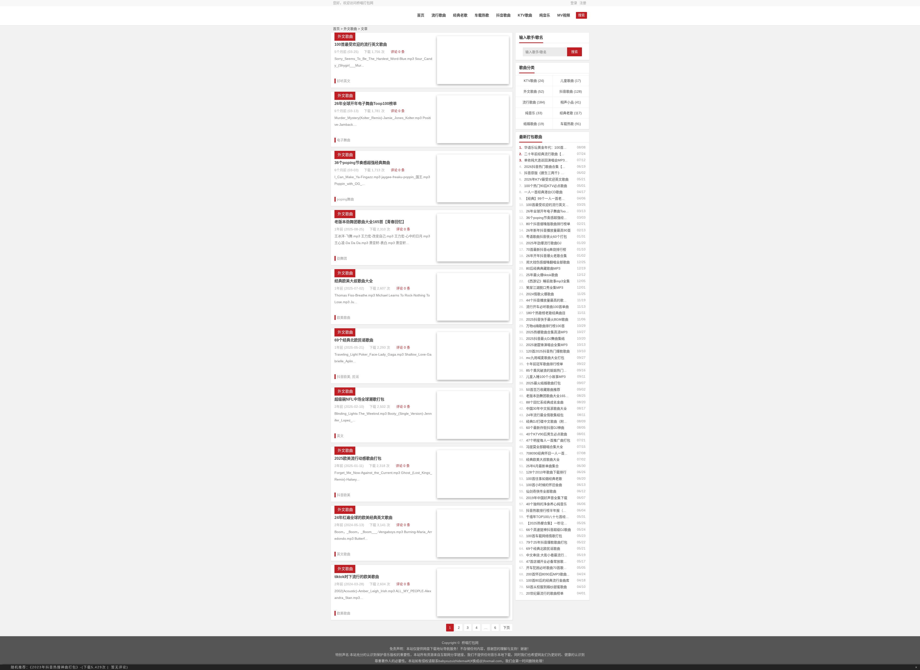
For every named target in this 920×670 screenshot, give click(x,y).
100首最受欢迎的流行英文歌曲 (360, 44)
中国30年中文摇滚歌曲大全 (546, 408)
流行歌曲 (438, 15)
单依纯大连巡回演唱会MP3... (546, 160)
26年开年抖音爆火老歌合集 (546, 256)
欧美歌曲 (343, 317)
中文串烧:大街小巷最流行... (546, 555)
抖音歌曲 (503, 15)
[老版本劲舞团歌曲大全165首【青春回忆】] (473, 260)
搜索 (574, 52)
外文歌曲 (350, 29)
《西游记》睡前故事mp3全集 (548, 281)
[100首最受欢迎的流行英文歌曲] (473, 83)
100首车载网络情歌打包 (544, 536)
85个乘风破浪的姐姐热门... (546, 370)
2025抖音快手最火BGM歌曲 (547, 319)
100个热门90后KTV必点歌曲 (545, 186)
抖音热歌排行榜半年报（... (546, 510)
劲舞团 (342, 258)
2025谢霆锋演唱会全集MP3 (547, 345)
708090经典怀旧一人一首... (546, 453)
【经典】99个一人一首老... (544, 198)
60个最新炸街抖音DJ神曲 (545, 428)
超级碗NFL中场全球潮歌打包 (359, 399)
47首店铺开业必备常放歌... (546, 561)
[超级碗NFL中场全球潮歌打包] (473, 438)
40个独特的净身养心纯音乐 (546, 504)
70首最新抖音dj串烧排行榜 (546, 249)
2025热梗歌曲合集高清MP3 (547, 332)
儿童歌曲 (567, 81)
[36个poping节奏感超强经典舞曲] (473, 201)
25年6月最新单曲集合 (542, 466)
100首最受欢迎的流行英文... (547, 205)
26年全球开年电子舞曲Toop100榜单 (365, 104)
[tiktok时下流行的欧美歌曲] (473, 615)
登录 (573, 3)
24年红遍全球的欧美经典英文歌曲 (363, 518)
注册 (583, 3)
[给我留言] (914, 635)
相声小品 (567, 102)
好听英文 (343, 81)
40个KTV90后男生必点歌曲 (546, 434)
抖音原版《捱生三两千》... (544, 173)
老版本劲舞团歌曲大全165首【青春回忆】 (370, 222)
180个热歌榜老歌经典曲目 (545, 313)
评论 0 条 (398, 52)
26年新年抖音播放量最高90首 (548, 230)
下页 (506, 628)
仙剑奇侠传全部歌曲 (541, 491)
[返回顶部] (914, 626)
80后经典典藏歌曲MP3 (543, 268)
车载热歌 (482, 15)
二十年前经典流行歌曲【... (544, 154)
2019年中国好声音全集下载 (546, 498)
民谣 (355, 377)
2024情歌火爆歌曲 (540, 294)
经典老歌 (460, 15)
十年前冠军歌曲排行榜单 (544, 364)
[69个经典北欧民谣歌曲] (473, 378)
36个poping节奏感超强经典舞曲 (362, 163)
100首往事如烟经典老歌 (544, 479)
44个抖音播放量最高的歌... (546, 300)
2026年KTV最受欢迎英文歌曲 (546, 179)
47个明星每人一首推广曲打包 (548, 440)
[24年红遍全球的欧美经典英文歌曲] (473, 556)
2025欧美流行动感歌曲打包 (357, 458)
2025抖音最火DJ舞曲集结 (545, 339)
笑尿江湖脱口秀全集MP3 (544, 288)
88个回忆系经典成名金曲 (545, 402)
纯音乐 (544, 15)
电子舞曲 (343, 140)
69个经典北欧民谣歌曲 (353, 340)
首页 (420, 15)
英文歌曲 (343, 554)
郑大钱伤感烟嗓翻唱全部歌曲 (548, 262)
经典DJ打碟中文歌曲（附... (546, 421)
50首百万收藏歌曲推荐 (543, 390)
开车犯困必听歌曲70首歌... (546, 568)
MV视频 (563, 15)
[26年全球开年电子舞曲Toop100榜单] (473, 142)
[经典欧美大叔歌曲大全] (473, 319)
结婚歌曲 (530, 124)
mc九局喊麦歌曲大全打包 (545, 358)
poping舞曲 (345, 199)
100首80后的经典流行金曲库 (547, 580)
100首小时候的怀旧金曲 (544, 485)
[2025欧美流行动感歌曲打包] (473, 497)
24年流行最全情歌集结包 (545, 415)
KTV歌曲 (525, 15)
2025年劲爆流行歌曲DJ (543, 243)
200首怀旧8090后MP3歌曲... (547, 574)
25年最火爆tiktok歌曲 (542, 275)
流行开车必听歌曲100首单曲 (547, 307)
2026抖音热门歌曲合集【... (544, 167)
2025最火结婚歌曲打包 (543, 383)
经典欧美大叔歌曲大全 (353, 281)
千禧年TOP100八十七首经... (547, 517)
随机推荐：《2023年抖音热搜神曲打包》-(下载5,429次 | (60, 667)
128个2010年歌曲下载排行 (546, 472)
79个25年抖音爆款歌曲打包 (546, 542)
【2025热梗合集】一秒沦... (546, 523)
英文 (340, 436)
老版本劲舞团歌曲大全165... (547, 396)
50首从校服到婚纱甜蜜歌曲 (546, 587)
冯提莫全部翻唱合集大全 (544, 447)
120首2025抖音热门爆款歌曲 (548, 351)
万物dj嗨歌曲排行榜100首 (545, 326)
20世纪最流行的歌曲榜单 (545, 593)
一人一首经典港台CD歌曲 (543, 192)
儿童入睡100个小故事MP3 (546, 377)
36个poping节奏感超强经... (546, 218)
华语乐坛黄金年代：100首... (545, 147)
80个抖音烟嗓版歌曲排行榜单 (548, 224)
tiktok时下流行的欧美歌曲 (356, 577)
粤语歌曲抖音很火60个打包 (546, 236)
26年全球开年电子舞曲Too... (547, 211)
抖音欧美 (343, 377)
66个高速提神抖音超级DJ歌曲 (548, 530)
